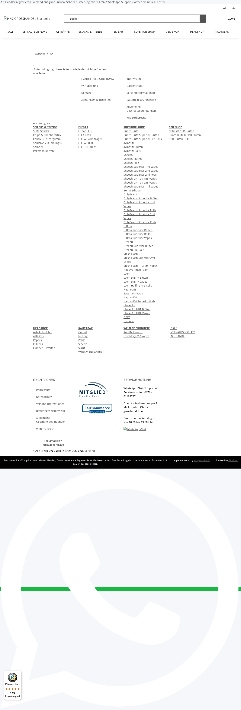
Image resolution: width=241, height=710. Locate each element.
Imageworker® (202, 460)
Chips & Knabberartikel (48, 135)
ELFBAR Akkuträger (90, 139)
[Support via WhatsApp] (135, 429)
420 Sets (38, 336)
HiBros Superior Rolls (137, 234)
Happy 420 (130, 297)
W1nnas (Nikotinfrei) (91, 352)
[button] (215, 18)
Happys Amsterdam (136, 269)
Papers (37, 340)
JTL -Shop (233, 460)
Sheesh (128, 155)
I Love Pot (129, 305)
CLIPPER (38, 344)
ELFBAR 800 (85, 143)
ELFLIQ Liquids (87, 147)
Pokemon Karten (43, 151)
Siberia (82, 344)
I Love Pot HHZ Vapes (137, 313)
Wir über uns (89, 86)
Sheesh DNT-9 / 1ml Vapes (140, 178)
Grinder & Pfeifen (44, 348)
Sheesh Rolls (132, 162)
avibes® (129, 143)
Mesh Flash (131, 254)
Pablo (81, 340)
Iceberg (83, 336)
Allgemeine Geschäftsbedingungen (141, 108)
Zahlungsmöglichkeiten (96, 99)
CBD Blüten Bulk (179, 139)
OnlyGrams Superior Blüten (141, 198)
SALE (173, 328)
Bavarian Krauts (134, 293)
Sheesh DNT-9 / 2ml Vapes (140, 182)
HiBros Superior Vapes (138, 238)
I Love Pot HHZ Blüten (137, 309)
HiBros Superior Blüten (138, 230)
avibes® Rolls (132, 151)
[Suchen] (203, 19)
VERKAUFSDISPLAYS (182, 332)
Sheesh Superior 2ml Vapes (141, 170)
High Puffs (130, 289)
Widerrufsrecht (136, 117)
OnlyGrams (131, 194)
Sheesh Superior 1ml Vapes (141, 166)
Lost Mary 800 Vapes (136, 336)
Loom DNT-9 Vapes (135, 281)
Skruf (81, 348)
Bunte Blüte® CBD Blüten (185, 135)
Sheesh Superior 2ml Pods (140, 174)
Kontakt (86, 93)
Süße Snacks (41, 131)
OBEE (127, 317)
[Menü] (19, 673)
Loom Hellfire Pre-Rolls (138, 285)
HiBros (128, 226)
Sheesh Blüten (133, 159)
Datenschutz (134, 86)
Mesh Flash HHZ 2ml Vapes (141, 265)
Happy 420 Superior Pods (139, 301)
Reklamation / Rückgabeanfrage (53, 442)
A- (233, 8)
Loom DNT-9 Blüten (136, 277)
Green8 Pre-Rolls (134, 250)
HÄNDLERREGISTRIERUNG (97, 79)
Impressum (134, 79)
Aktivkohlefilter (42, 332)
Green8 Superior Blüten (138, 246)
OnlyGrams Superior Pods (140, 222)
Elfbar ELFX (85, 131)
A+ (224, 8)
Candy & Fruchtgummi (47, 139)
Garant (82, 332)
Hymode (129, 321)
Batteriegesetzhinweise (141, 99)
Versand (90, 451)
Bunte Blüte (131, 131)
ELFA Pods (84, 135)
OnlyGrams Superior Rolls (140, 210)
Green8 (128, 242)
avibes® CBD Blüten (181, 131)
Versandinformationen (141, 93)
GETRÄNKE (177, 336)
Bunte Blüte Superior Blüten (141, 135)
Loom (127, 273)
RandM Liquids (133, 332)
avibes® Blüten (133, 147)
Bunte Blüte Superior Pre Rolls (143, 139)
